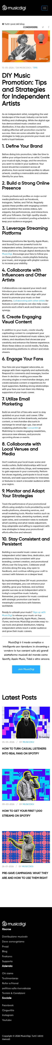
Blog (4, 951)
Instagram (7, 1015)
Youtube (7, 1020)
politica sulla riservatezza (16, 988)
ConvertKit (32, 428)
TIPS (35, 68)
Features (7, 956)
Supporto (7, 961)
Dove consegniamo (13, 941)
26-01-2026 (8, 867)
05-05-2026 (8, 742)
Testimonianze (10, 978)
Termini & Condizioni (13, 993)
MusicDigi (7, 254)
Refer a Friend (10, 983)
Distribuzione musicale (15, 936)
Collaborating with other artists (29, 301)
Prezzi (5, 946)
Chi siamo (7, 973)
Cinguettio (8, 1010)
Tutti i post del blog (14, 24)
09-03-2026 (8, 804)
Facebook (8, 1005)
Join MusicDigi (26, 669)
